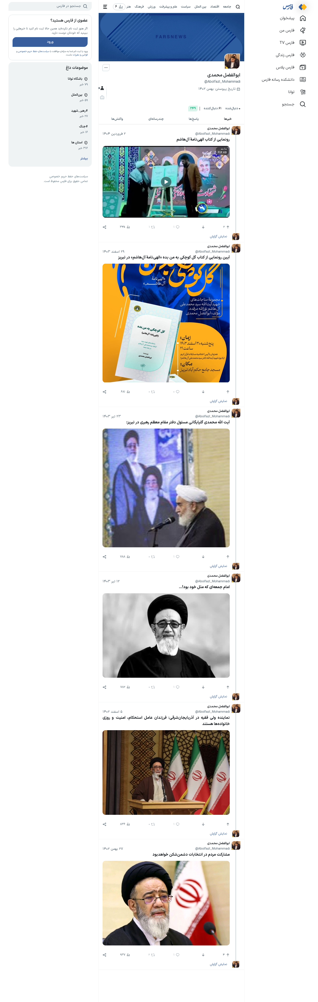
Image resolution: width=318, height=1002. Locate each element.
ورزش (152, 6)
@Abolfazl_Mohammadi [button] (212, 133)
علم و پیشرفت (168, 6)
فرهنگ (139, 6)
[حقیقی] (101, 97)
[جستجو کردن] (238, 6)
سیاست (186, 6)
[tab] (228, 119)
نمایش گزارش (218, 236)
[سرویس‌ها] (105, 6)
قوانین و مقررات (80, 55)
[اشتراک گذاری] (104, 227)
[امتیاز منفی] (202, 227)
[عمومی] (101, 88)
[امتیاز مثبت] (227, 392)
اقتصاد (214, 6)
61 (213, 108)
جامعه (227, 6)
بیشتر (84, 158)
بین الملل (200, 6)
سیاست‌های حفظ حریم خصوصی (33, 51)
